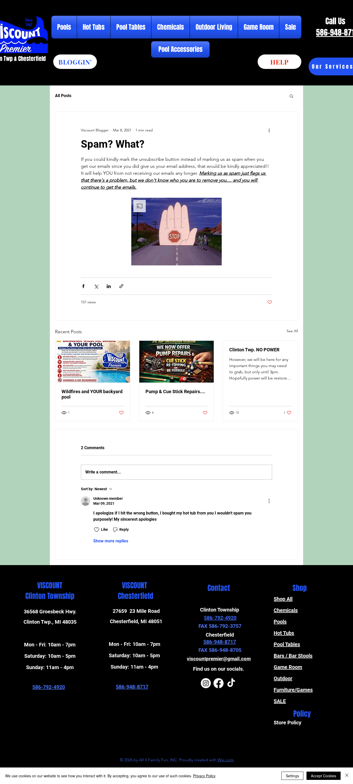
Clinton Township (49, 596)
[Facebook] (218, 683)
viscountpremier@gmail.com (219, 659)
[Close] (347, 776)
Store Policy (288, 722)
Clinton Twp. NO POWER (254, 349)
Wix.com (226, 759)
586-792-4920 (48, 687)
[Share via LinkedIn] (108, 286)
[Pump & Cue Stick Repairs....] (176, 362)
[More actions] (269, 130)
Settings (292, 775)
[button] (291, 96)
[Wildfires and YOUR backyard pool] (92, 362)
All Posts (63, 95)
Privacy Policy (204, 775)
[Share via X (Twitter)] (96, 286)
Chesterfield (134, 596)
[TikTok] (231, 683)
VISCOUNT (49, 585)
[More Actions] (269, 501)
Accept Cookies (323, 775)
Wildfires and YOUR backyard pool (92, 394)
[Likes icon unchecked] (96, 530)
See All (292, 331)
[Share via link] (121, 286)
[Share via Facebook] (83, 286)
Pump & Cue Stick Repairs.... (175, 391)
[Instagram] (206, 683)
